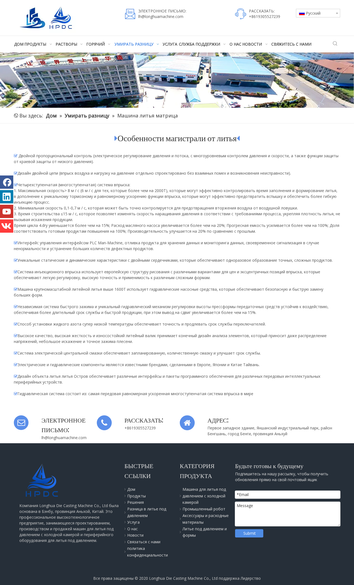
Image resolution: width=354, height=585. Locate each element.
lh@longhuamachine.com (160, 16)
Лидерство (251, 578)
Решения (135, 502)
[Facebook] (6, 182)
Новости (135, 535)
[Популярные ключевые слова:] (335, 44)
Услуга (133, 522)
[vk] (6, 226)
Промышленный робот (204, 508)
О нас (132, 528)
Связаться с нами (143, 541)
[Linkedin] (6, 196)
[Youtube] (6, 211)
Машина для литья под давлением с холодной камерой (204, 496)
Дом (131, 489)
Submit (249, 533)
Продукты (136, 496)
